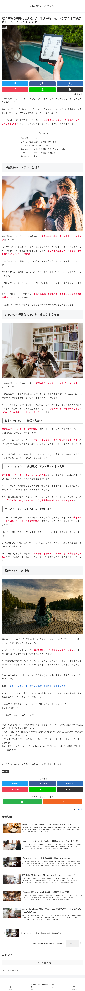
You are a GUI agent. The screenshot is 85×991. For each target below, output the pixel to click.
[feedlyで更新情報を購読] (22, 801)
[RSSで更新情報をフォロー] (62, 801)
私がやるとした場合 (29, 156)
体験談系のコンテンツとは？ (32, 138)
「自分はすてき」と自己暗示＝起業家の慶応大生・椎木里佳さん (37, 686)
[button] (78, 500)
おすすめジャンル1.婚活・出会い (36, 145)
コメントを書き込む (42, 962)
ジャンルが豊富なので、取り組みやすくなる (38, 142)
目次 (39, 133)
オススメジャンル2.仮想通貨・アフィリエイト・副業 (44, 149)
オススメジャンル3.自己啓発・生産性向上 (40, 153)
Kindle (6, 772)
